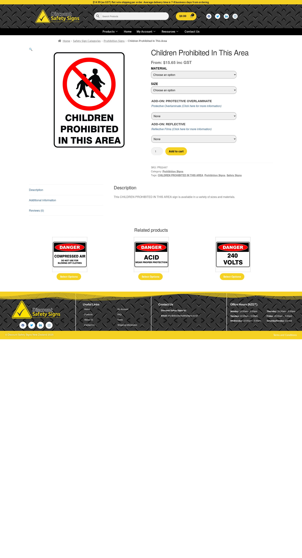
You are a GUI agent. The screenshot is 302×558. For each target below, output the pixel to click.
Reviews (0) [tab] (36, 210)
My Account (144, 31)
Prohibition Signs (114, 41)
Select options (69, 276)
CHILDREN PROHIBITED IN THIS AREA (180, 175)
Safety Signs (234, 175)
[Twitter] (217, 16)
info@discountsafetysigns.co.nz (183, 316)
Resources (168, 31)
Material (159, 68)
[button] (31, 49)
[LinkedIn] (226, 16)
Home (127, 31)
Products (109, 31)
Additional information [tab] (42, 200)
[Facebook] (208, 16)
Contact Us (192, 31)
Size (154, 83)
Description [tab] (36, 190)
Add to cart (176, 151)
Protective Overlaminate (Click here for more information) (186, 106)
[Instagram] (235, 16)
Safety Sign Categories (87, 41)
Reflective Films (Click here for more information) (181, 129)
